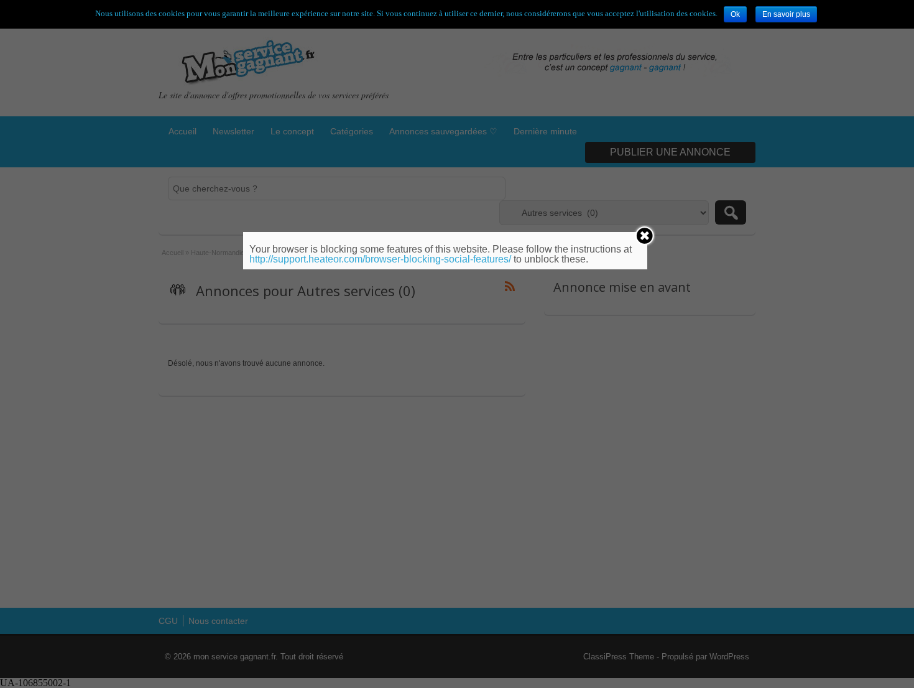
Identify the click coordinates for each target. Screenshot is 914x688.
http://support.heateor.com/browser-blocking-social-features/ (380, 259)
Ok (735, 14)
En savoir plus (786, 14)
